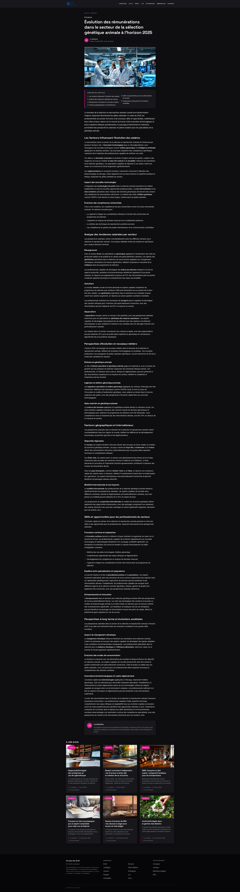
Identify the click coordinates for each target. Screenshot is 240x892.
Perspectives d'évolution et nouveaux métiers (104, 102)
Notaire (106, 875)
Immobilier (161, 3)
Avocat (106, 871)
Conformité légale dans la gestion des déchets (152, 822)
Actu (131, 3)
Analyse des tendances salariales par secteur (103, 99)
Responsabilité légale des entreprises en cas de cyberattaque (77, 773)
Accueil (86, 13)
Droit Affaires (133, 867)
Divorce (171, 3)
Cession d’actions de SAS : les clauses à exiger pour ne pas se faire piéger (116, 823)
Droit (137, 3)
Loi (142, 3)
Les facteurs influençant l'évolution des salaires (104, 96)
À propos (156, 864)
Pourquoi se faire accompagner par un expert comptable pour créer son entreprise (81, 823)
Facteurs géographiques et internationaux (102, 105)
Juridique (123, 3)
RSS (154, 875)
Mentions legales (159, 871)
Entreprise (150, 3)
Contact (156, 867)
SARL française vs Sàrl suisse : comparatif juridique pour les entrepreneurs (154, 773)
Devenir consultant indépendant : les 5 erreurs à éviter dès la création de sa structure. (118, 773)
